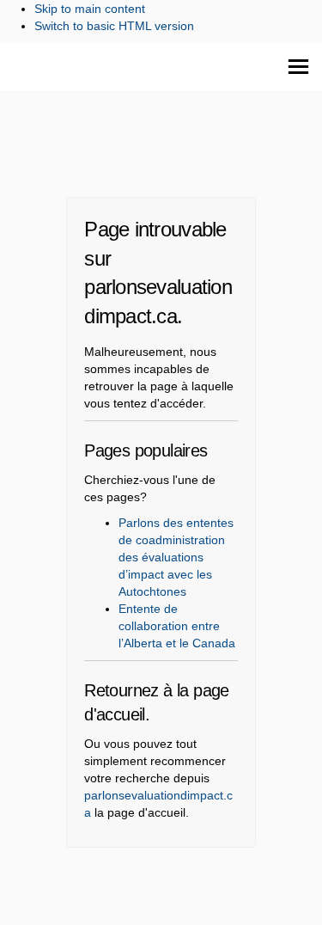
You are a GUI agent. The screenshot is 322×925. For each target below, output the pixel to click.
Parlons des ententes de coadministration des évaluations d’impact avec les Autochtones (176, 557)
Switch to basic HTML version (114, 26)
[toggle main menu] (298, 67)
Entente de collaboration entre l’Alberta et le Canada (176, 626)
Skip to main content (89, 8)
